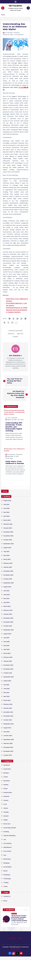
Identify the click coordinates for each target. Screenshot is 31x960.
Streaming (6, 874)
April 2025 (6, 555)
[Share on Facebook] (9, 318)
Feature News (7, 792)
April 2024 (6, 602)
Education (6, 780)
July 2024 (6, 590)
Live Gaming (7, 843)
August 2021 (7, 728)
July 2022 (6, 684)
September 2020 (8, 739)
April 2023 (6, 649)
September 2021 (8, 724)
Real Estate (7, 859)
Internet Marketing (9, 835)
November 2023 (8, 622)
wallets (16, 336)
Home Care (6, 824)
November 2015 (8, 751)
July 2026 (6, 504)
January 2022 (7, 708)
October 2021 (7, 720)
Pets (4, 855)
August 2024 (7, 587)
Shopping (6, 863)
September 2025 (8, 543)
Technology (7, 878)
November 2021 (8, 716)
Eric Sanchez (9, 32)
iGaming (6, 831)
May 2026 (6, 512)
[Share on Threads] (12, 322)
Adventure (6, 765)
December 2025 (8, 532)
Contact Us (6, 896)
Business (6, 773)
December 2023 (8, 618)
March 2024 (6, 606)
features (11, 333)
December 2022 (8, 665)
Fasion (5, 788)
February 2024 (7, 610)
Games (5, 808)
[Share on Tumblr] (8, 322)
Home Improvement (9, 827)
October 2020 (7, 735)
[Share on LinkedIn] (17, 318)
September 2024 (8, 583)
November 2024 (8, 575)
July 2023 (6, 637)
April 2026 (6, 516)
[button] (24, 910)
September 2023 (8, 630)
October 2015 (7, 755)
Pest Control (7, 851)
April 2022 (6, 696)
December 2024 (8, 571)
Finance (5, 800)
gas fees (20, 333)
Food (5, 804)
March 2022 (6, 700)
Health (5, 820)
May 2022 (6, 692)
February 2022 (7, 704)
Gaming (5, 812)
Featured (16, 32)
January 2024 (7, 614)
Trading (5, 882)
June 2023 (6, 641)
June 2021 (6, 731)
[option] (15, 919)
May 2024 (6, 598)
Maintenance (7, 847)
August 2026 (7, 500)
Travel (5, 886)
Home (3, 15)
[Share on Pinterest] (25, 318)
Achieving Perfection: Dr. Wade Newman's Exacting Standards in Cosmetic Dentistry (16, 310)
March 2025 (6, 559)
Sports (5, 871)
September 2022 (8, 677)
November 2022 (8, 669)
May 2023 (6, 645)
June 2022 (6, 688)
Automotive (7, 769)
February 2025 (7, 563)
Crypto (5, 777)
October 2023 (7, 626)
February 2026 (7, 524)
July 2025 (6, 551)
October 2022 (7, 673)
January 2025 (7, 567)
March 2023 (6, 653)
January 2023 (7, 661)
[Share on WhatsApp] (21, 318)
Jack (8, 418)
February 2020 (7, 743)
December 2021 (8, 712)
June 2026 (6, 508)
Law (4, 839)
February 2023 (7, 657)
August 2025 (7, 547)
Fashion (5, 784)
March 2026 (6, 520)
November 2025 (8, 536)
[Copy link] (16, 322)
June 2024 (6, 594)
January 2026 (7, 528)
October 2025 (7, 540)
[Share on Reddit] (4, 322)
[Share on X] (13, 318)
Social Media (7, 867)
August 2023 (7, 634)
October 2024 (7, 579)
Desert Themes (15, 949)
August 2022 (7, 681)
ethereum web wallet (16, 330)
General (5, 816)
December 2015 (8, 747)
